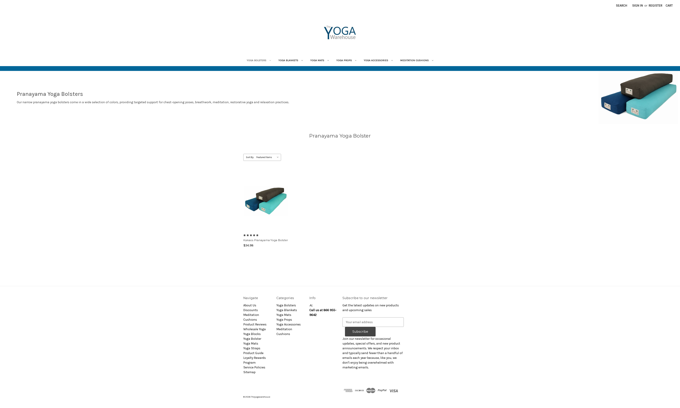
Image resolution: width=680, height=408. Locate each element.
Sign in (637, 5)
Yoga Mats (317, 60)
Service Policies (254, 367)
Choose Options (265, 205)
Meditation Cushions (414, 60)
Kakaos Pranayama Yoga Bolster (265, 240)
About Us (249, 305)
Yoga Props (344, 60)
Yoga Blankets (288, 60)
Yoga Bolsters (257, 60)
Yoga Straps (251, 348)
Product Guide (253, 353)
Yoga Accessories (376, 60)
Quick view (262, 197)
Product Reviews (255, 324)
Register (655, 5)
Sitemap (249, 372)
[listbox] (268, 157)
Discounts (250, 310)
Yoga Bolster (252, 339)
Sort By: (250, 157)
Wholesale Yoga (254, 329)
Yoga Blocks (252, 334)
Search (621, 5)
